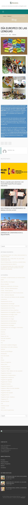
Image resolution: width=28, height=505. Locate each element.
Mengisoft (23, 497)
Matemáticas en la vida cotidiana (9, 347)
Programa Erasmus (6, 384)
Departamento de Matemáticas (9, 321)
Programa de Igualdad (6, 379)
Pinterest (9, 143)
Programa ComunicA (6, 373)
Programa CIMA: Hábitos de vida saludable (11, 371)
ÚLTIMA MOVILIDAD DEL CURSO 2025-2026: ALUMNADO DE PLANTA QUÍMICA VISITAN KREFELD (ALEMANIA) (12, 268)
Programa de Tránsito (6, 382)
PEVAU (2, 360)
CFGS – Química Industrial (7, 295)
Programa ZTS (4, 399)
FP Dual (3, 340)
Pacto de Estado (5, 355)
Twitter (2, 143)
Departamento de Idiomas (7, 316)
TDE (2, 403)
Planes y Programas (6, 362)
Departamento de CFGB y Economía (10, 306)
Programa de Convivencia (7, 377)
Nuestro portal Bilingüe (7, 351)
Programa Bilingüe (5, 369)
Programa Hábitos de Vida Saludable (10, 388)
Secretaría (3, 467)
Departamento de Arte (6, 301)
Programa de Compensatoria (8, 375)
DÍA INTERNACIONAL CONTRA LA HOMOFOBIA (13, 262)
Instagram (15, 500)
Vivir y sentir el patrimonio (7, 410)
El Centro (3, 460)
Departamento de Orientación (8, 323)
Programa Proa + (5, 395)
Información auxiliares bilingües (9, 345)
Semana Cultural (5, 401)
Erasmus (3, 332)
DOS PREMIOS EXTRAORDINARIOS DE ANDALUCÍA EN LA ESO (13, 209)
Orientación (4, 353)
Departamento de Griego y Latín (9, 314)
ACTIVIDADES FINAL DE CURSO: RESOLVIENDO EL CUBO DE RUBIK (14, 255)
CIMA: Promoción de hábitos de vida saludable (12, 297)
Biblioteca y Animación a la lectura (9, 286)
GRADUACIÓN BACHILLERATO (9, 264)
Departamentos (4, 461)
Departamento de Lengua (7, 319)
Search (26, 246)
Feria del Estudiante (6, 338)
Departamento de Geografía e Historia (10, 312)
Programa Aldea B (5, 366)
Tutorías (3, 408)
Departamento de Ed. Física (8, 308)
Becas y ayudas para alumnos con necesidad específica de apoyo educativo (12, 184)
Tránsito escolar (5, 405)
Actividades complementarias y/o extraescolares (13, 277)
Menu (3, 11)
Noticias (14, 34)
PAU (2, 358)
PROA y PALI (4, 364)
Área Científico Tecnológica (8, 282)
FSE (2, 342)
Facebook (12, 500)
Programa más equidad (7, 392)
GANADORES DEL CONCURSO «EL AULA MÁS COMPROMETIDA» (12, 259)
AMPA (2, 279)
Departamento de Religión (7, 325)
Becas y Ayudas (5, 284)
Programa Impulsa (5, 390)
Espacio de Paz (4, 336)
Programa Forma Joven (7, 386)
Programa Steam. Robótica (8, 397)
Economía (3, 329)
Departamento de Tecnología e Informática (12, 327)
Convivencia (4, 299)
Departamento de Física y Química (9, 310)
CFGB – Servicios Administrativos (9, 288)
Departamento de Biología (7, 303)
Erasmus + (3, 334)
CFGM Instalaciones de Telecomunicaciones (12, 292)
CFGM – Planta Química (7, 290)
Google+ (6, 143)
